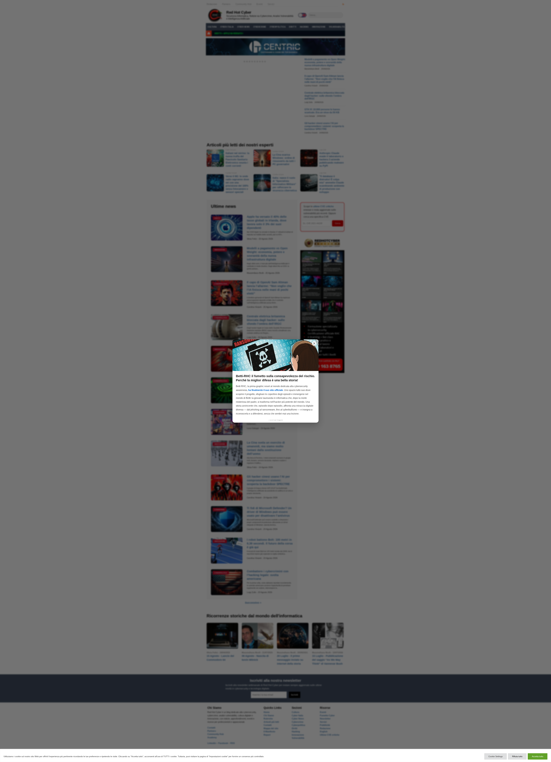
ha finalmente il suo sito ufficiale (265, 390)
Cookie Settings (495, 756)
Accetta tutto (537, 756)
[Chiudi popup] (314, 343)
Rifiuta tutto (517, 756)
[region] (275, 755)
